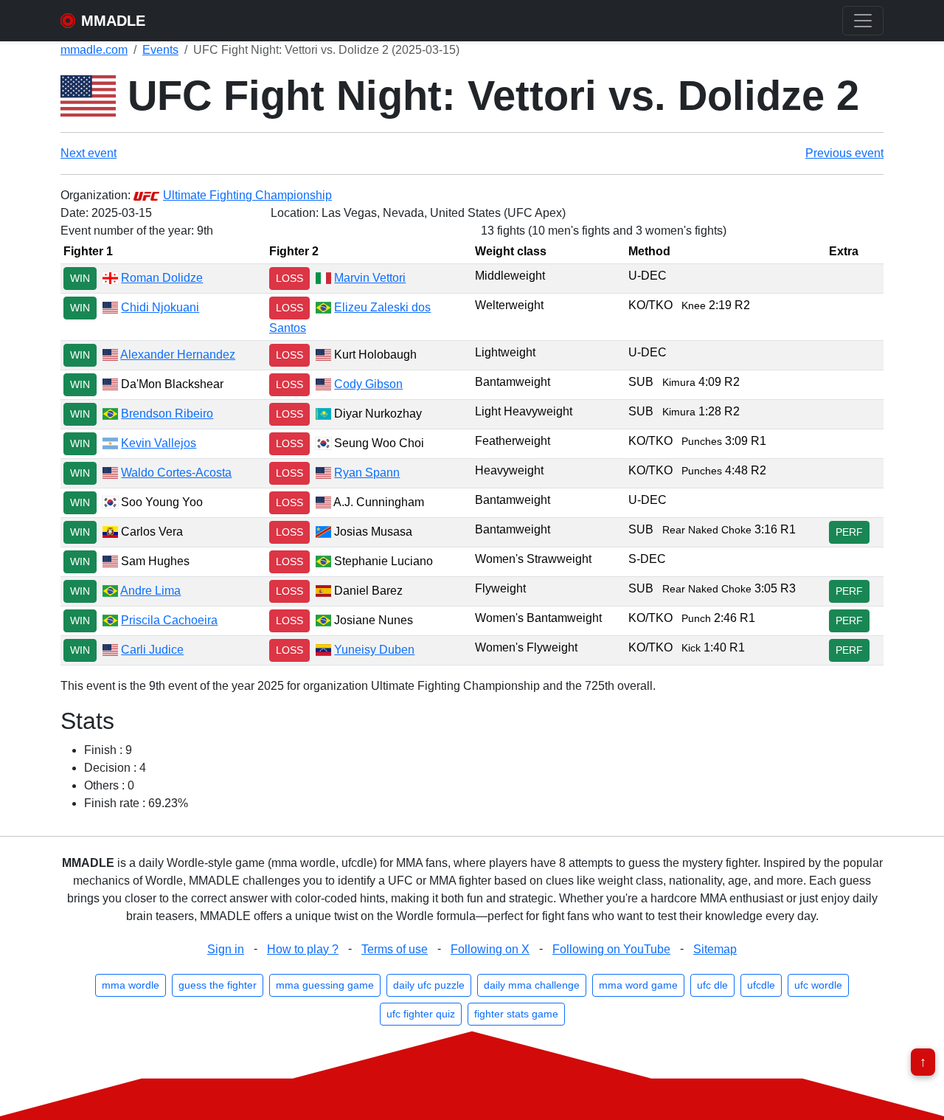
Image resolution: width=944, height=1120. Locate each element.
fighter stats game (516, 1014)
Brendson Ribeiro (167, 413)
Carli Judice (152, 649)
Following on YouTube (611, 949)
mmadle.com (94, 50)
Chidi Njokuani (160, 307)
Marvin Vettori (370, 278)
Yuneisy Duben (374, 649)
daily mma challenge (532, 985)
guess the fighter (217, 985)
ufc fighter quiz (420, 1014)
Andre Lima (150, 590)
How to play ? (303, 949)
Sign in (225, 949)
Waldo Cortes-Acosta (176, 472)
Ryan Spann (367, 472)
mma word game (638, 985)
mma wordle (130, 985)
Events (160, 50)
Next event (88, 153)
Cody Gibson (368, 384)
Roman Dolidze (162, 278)
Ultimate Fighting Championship (247, 195)
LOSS (289, 278)
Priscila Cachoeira (169, 620)
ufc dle (712, 985)
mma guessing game (325, 985)
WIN (80, 278)
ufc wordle (818, 985)
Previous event (844, 153)
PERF (849, 532)
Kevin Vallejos (158, 443)
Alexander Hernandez (177, 354)
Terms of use (394, 949)
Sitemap (715, 949)
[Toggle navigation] (863, 20)
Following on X (490, 949)
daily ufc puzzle (429, 985)
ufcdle (761, 985)
